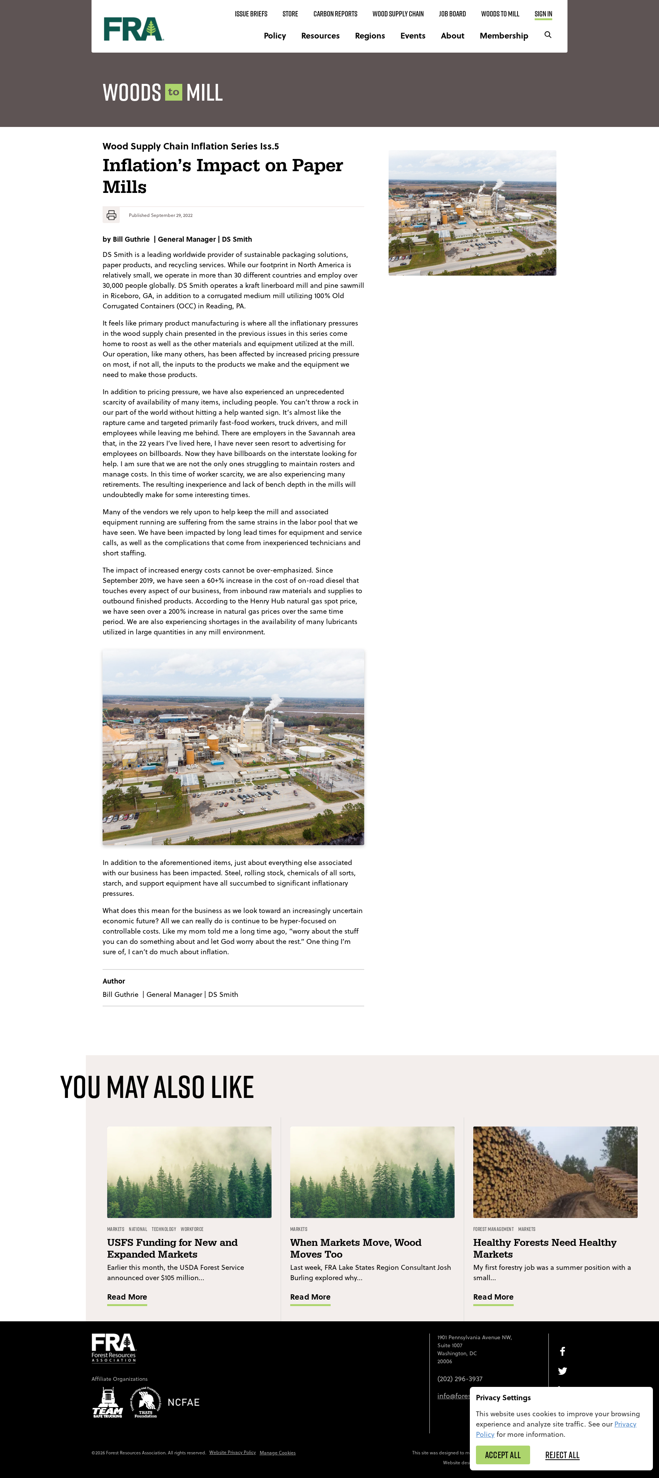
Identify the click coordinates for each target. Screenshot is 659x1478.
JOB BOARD (452, 13)
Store (290, 13)
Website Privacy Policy (232, 1452)
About (453, 35)
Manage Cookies (278, 1452)
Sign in (543, 13)
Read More (127, 1296)
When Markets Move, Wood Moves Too (355, 1249)
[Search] (548, 35)
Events (413, 35)
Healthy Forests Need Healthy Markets (545, 1249)
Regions (370, 35)
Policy (275, 35)
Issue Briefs (251, 13)
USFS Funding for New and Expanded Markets (172, 1249)
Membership (504, 35)
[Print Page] (111, 215)
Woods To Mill (500, 13)
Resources (320, 35)
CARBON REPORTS (335, 13)
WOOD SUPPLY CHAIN (398, 13)
